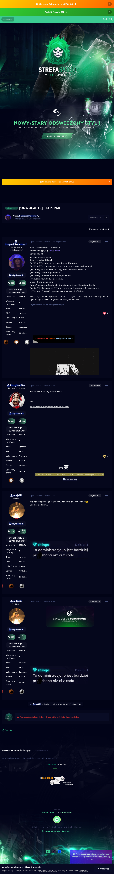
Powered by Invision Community (57, 831)
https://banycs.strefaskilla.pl (44, 285)
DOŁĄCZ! (57, 136)
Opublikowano (42, 242)
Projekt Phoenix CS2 (54, 12)
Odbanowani (35, 219)
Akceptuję (104, 869)
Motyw (45, 827)
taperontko (24, 327)
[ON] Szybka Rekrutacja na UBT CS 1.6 (54, 4)
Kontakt (78, 827)
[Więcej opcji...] (107, 241)
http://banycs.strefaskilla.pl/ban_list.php (77, 285)
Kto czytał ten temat (99, 229)
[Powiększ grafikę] (69, 616)
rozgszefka (24, 465)
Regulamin (84, 870)
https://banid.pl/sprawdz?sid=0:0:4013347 (49, 407)
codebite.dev (66, 812)
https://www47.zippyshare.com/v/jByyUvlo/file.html (60, 291)
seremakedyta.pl (50, 812)
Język (35, 827)
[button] (53, 768)
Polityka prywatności (62, 827)
